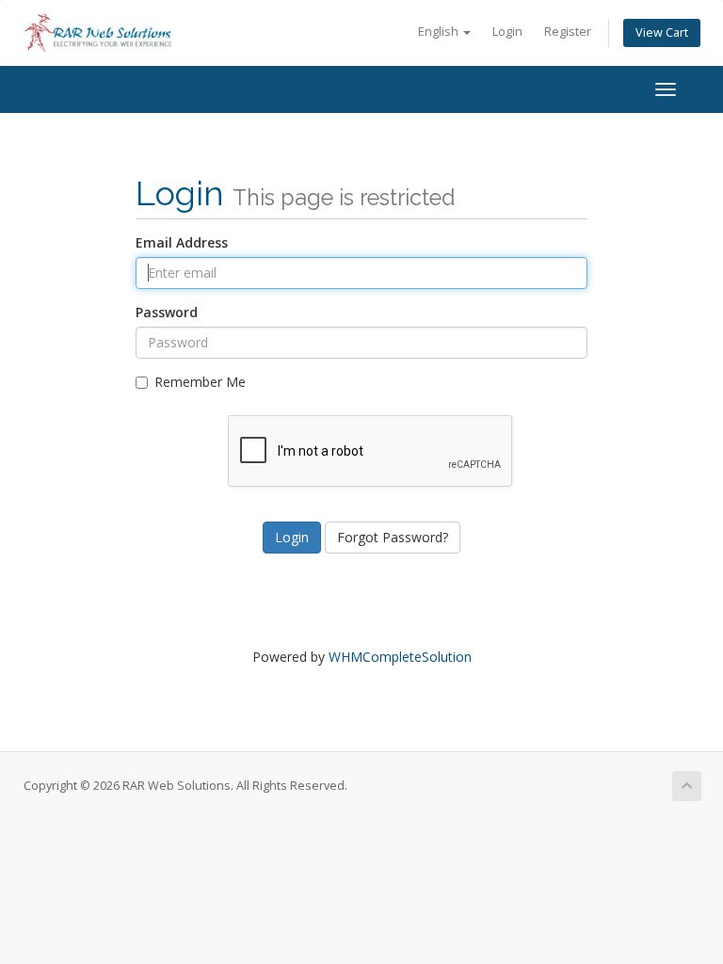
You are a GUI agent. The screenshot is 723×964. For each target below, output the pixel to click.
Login (507, 32)
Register (567, 32)
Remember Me (200, 382)
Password (167, 312)
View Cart (661, 32)
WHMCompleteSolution (400, 657)
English (439, 32)
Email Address (182, 242)
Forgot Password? (392, 537)
